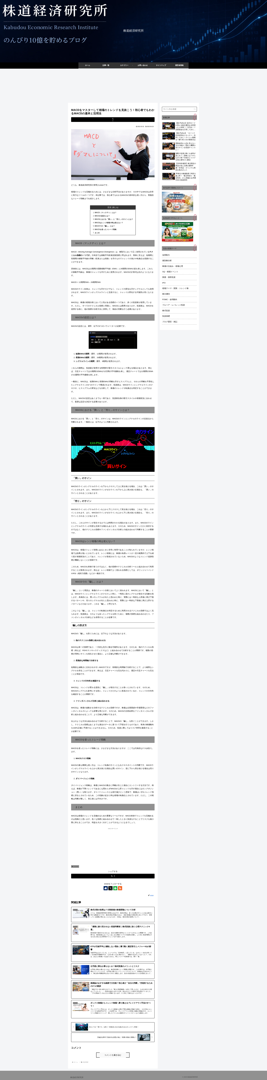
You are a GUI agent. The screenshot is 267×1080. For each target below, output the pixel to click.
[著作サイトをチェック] (106, 888)
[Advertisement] (133, 85)
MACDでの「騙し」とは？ (105, 226)
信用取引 (166, 255)
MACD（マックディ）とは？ (105, 212)
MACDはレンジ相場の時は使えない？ (109, 223)
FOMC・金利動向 (169, 299)
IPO (164, 283)
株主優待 (166, 294)
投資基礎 (75, 866)
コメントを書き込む (112, 1055)
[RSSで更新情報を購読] (120, 888)
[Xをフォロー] (110, 888)
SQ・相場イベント (170, 272)
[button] (195, 109)
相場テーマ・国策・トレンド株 (175, 288)
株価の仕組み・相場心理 (172, 266)
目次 (109, 207)
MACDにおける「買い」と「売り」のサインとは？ (114, 219)
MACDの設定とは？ (102, 216)
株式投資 (166, 311)
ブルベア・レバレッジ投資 (173, 305)
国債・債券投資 (168, 277)
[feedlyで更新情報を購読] (115, 888)
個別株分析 (167, 261)
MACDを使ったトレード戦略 (105, 229)
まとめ (97, 233)
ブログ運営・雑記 (169, 322)
